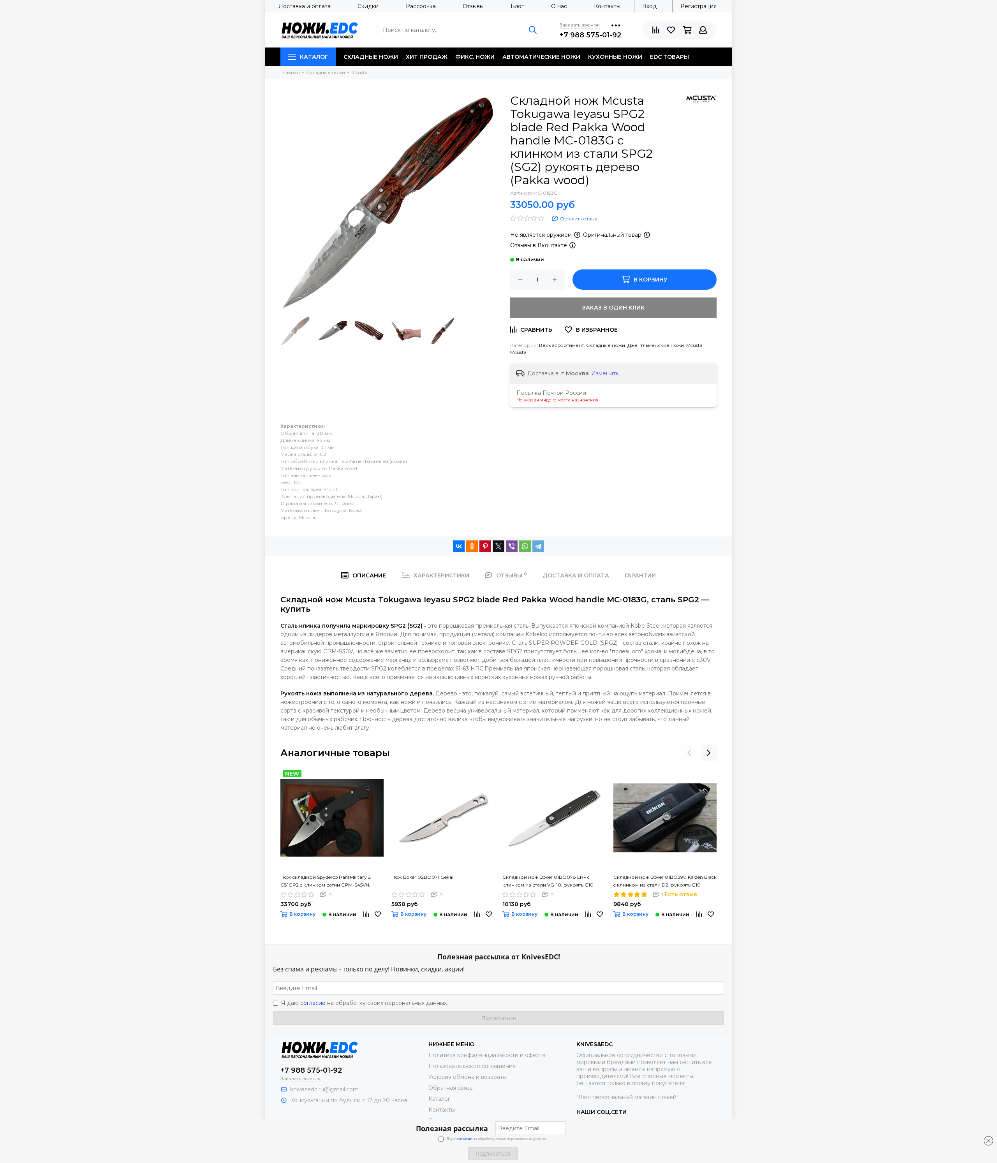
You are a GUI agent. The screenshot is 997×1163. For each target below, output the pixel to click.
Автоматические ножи (541, 56)
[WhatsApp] (525, 546)
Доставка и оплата (304, 6)
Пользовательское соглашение (472, 1066)
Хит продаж (426, 56)
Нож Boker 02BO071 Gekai (422, 877)
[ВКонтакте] (459, 546)
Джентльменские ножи (655, 345)
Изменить (604, 373)
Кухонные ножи (615, 56)
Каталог (314, 56)
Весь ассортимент (561, 345)
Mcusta (694, 345)
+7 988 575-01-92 (590, 35)
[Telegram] (538, 546)
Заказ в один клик (613, 307)
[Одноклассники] (472, 546)
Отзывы (473, 6)
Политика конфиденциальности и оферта (487, 1055)
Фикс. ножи (475, 56)
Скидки (368, 6)
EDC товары (669, 56)
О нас (559, 6)
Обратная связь (450, 1087)
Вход (649, 6)
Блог (517, 6)
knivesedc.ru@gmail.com (324, 1089)
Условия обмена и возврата (467, 1076)
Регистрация (698, 6)
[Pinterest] (485, 546)
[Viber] (512, 546)
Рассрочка (421, 6)
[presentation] (689, 753)
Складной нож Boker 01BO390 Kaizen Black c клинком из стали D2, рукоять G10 (665, 881)
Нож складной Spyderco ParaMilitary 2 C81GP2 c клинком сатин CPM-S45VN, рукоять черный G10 (325, 881)
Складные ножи (370, 56)
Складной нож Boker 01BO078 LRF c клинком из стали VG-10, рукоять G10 (548, 881)
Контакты (607, 6)
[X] (498, 546)
